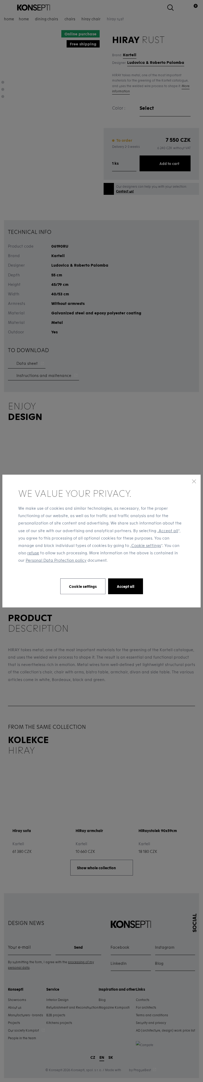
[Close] (194, 481)
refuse (33, 552)
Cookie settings (146, 545)
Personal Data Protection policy (56, 560)
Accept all (168, 530)
